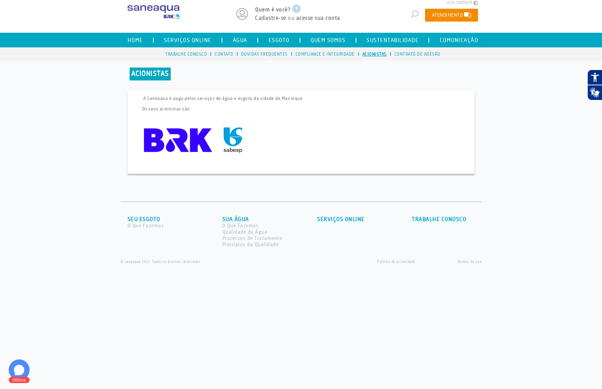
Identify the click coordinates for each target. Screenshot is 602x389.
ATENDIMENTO (447, 15)
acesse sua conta (318, 18)
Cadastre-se (270, 18)
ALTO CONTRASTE (459, 3)
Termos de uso (469, 262)
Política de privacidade (396, 262)
